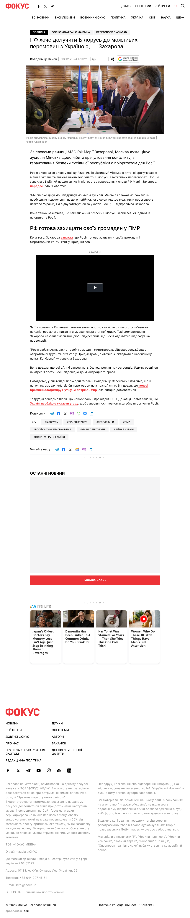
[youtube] (38, 770)
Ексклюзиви (65, 17)
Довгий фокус (17, 737)
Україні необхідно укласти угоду (54, 403)
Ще (178, 17)
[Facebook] (38, 6)
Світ (152, 17)
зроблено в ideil (17, 911)
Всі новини (40, 17)
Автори (58, 737)
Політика (118, 17)
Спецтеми (143, 6)
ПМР (127, 422)
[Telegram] (52, 6)
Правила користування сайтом (25, 752)
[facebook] (8, 770)
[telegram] (28, 770)
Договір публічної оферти (67, 752)
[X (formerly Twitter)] (45, 6)
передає (36, 186)
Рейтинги (162, 6)
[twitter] (18, 770)
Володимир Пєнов (43, 59)
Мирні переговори (93, 429)
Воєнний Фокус (92, 17)
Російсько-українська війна (71, 32)
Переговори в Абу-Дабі (111, 32)
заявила (67, 237)
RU (175, 6)
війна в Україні (125, 429)
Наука (166, 17)
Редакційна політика (23, 760)
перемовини (106, 422)
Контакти (147, 905)
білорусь (52, 422)
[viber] (49, 770)
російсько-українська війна (53, 429)
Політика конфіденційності (117, 905)
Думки (126, 6)
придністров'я (78, 422)
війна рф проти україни (50, 436)
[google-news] (59, 770)
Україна (137, 17)
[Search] (182, 6)
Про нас (12, 743)
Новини (12, 723)
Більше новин (95, 580)
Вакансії (59, 743)
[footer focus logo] (23, 712)
